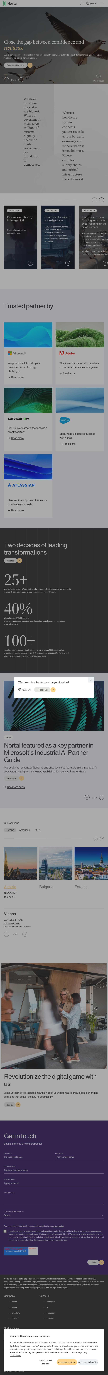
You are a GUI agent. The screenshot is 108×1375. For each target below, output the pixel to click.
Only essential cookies (88, 1362)
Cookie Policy (15, 1355)
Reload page (42, 690)
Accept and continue (67, 1362)
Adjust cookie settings (45, 1362)
